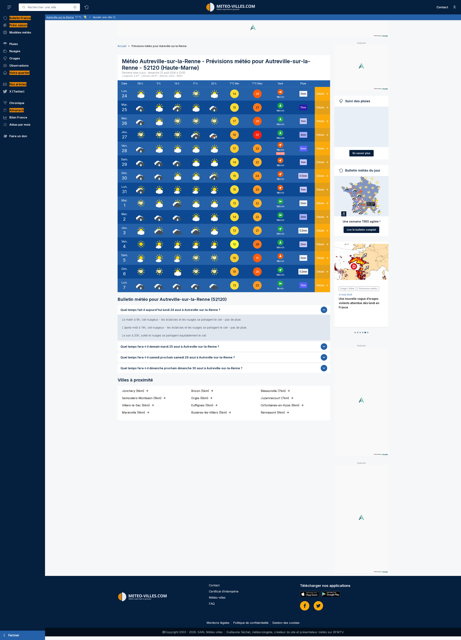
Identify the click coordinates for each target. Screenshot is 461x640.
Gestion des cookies (285, 623)
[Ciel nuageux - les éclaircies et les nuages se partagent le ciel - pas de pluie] (140, 93)
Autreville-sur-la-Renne (60, 17)
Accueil (122, 46)
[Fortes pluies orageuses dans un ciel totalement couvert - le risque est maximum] (213, 135)
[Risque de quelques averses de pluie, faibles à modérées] (177, 107)
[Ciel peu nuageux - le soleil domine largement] (177, 189)
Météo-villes (217, 597)
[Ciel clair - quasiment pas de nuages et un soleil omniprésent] (140, 244)
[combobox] (49, 7)
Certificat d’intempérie (223, 591)
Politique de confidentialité (250, 623)
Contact (442, 7)
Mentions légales (218, 623)
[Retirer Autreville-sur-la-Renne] (90, 17)
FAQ (212, 603)
